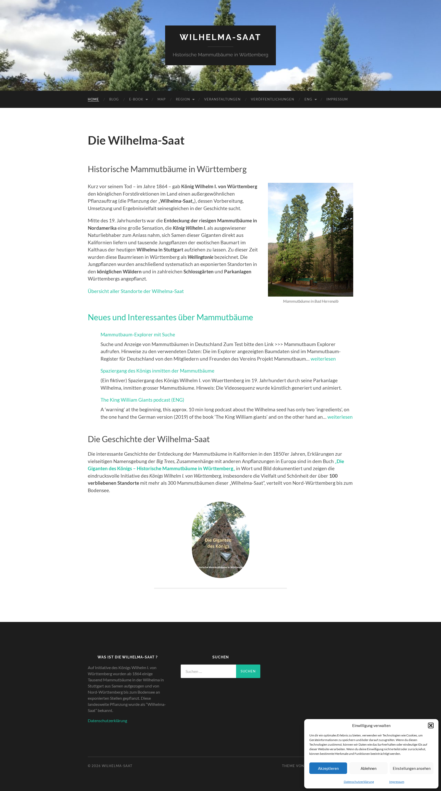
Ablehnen (368, 768)
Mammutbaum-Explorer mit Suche (138, 334)
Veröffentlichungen (272, 99)
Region (183, 99)
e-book (136, 99)
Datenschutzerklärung (359, 782)
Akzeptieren (328, 768)
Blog (114, 99)
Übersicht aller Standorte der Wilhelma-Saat (136, 291)
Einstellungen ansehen (412, 768)
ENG (308, 99)
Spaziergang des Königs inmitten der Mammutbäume (157, 371)
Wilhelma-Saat (220, 37)
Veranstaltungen (222, 99)
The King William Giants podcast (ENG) (142, 400)
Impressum (396, 782)
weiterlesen (323, 359)
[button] (430, 725)
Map (161, 99)
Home (93, 99)
